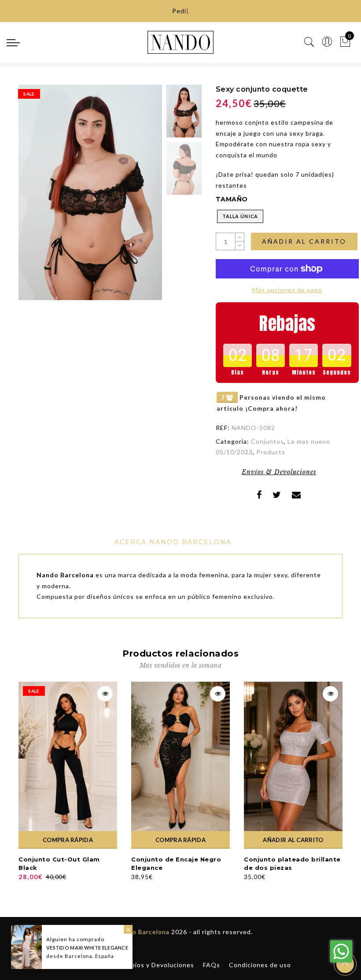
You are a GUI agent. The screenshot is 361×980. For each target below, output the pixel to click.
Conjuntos (267, 441)
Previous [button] (34, 197)
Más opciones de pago (287, 289)
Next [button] (134, 197)
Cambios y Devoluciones (156, 965)
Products (270, 452)
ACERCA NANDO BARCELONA (173, 542)
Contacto (94, 965)
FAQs (211, 965)
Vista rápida (105, 694)
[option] (90, 192)
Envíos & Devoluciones (279, 472)
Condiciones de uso (260, 965)
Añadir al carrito (304, 241)
